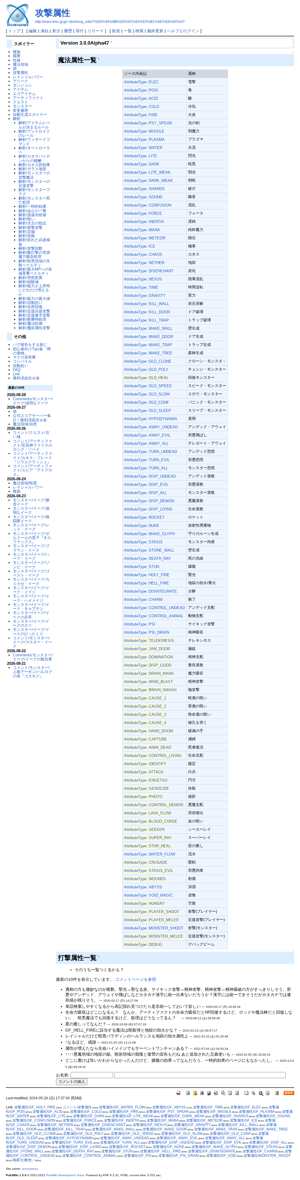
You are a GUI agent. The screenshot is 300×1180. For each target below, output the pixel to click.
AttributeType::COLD (141, 106)
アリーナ (20, 81)
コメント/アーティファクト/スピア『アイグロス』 (32, 470)
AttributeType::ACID (141, 98)
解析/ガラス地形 (32, 169)
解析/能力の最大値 (34, 298)
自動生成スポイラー (30, 114)
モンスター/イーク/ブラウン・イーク (31, 548)
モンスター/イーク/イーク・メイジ (31, 590)
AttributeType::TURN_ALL (146, 468)
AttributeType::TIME (141, 287)
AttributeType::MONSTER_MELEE (153, 936)
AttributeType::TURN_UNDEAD (150, 451)
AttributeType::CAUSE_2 (145, 706)
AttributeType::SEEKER (144, 829)
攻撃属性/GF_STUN (117, 1151)
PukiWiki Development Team (65, 1175)
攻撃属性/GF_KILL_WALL (238, 1125)
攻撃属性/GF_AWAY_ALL (225, 1138)
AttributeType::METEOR (144, 238)
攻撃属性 (52, 13)
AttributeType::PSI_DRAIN (146, 632)
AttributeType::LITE (140, 156)
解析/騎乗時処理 (32, 319)
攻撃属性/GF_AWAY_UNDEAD (124, 1138)
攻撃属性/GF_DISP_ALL (268, 1142)
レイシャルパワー (28, 77)
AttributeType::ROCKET (144, 517)
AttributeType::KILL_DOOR (147, 312)
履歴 (68, 30)
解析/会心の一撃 (32, 211)
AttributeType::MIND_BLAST (148, 681)
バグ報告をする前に (30, 344)
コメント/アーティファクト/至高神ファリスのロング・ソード (32, 445)
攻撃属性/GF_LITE (51, 1116)
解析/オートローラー (34, 150)
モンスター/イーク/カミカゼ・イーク (31, 581)
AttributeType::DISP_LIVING (148, 509)
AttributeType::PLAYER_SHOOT (151, 911)
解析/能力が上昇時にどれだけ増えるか (34, 290)
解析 (17, 118)
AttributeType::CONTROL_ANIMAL (153, 616)
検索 (139, 30)
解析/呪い (26, 219)
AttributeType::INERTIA (144, 221)
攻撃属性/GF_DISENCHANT (103, 1125)
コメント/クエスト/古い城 (31, 434)
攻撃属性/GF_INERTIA (121, 1120)
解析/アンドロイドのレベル (34, 133)
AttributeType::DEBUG (143, 944)
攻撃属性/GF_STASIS (261, 1147)
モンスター (22, 106)
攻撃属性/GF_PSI (137, 1155)
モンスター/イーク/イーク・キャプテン (31, 606)
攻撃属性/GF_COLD (86, 1111)
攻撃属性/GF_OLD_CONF (230, 1133)
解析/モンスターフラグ (34, 191)
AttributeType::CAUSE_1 (145, 698)
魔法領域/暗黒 (25, 483)
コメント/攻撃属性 (77, 1107)
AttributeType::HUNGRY (144, 903)
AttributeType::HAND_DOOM (148, 731)
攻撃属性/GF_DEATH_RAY (73, 1151)
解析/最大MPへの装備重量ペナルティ (35, 271)
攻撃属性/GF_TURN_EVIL (72, 1142)
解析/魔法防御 (30, 323)
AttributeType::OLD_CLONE (147, 361)
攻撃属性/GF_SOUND (273, 1116)
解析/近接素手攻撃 (34, 315)
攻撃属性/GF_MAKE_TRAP (215, 1129)
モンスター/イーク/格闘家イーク (31, 519)
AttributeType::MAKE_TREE (148, 353)
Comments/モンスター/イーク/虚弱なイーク (33, 401)
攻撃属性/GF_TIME (208, 1107)
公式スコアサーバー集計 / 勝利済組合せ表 (32, 417)
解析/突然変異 (30, 277)
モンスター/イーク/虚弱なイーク (31, 510)
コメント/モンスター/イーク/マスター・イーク (32, 642)
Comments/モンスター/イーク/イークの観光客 (33, 657)
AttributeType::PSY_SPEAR (148, 123)
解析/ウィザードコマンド (34, 141)
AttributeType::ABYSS (143, 887)
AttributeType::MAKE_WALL (148, 328)
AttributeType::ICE (139, 246)
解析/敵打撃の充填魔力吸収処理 (34, 254)
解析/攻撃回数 (30, 248)
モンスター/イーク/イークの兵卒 (31, 615)
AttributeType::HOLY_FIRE (147, 575)
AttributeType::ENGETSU (145, 780)
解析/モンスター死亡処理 (34, 200)
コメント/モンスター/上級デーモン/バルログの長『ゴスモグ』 (32, 671)
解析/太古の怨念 (32, 223)
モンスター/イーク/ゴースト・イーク (31, 573)
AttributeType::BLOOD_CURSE (150, 821)
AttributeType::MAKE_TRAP (148, 345)
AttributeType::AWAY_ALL (146, 443)
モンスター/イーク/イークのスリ (31, 623)
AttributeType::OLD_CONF (146, 402)
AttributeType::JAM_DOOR (147, 649)
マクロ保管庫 (24, 357)
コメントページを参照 (135, 979)
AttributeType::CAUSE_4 (145, 723)
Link (16, 374)
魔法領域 (20, 64)
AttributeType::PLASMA (144, 139)
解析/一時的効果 (32, 206)
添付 (80, 30)
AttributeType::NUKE (141, 525)
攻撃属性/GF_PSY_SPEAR (167, 1111)
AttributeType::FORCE (143, 213)
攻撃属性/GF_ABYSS (169, 1107)
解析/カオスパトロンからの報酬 (34, 158)
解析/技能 (26, 236)
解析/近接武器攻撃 (34, 311)
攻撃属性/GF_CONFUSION (34, 1120)
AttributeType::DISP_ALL (145, 493)
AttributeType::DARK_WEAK (148, 180)
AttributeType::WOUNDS (145, 879)
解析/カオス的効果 (34, 165)
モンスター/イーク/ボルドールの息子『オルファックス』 (32, 537)
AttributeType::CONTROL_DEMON (153, 805)
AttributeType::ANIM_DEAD (147, 747)
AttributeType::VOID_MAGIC (148, 895)
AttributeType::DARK (141, 164)
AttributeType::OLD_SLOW (147, 394)
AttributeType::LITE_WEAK (147, 172)
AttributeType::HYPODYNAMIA (150, 419)
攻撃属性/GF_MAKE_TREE (266, 1129)
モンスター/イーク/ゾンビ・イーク (31, 564)
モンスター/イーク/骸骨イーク (31, 502)
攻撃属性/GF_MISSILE (213, 1111)
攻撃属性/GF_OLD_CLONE (34, 1133)
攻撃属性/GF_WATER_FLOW (122, 1107)
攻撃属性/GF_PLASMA (257, 1111)
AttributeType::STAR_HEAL (147, 846)
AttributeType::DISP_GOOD (147, 665)
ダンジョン (22, 85)
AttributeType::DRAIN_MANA (149, 673)
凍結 (44, 30)
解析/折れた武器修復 (34, 242)
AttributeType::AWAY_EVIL (147, 435)
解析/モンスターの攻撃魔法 (34, 175)
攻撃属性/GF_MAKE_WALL (113, 1129)
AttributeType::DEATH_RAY (147, 558)
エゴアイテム (24, 94)
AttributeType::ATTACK (143, 772)
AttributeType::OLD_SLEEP (147, 410)
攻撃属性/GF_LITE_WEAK (132, 1116)
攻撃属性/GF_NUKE (168, 1147)
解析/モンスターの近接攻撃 (34, 183)
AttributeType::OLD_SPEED (148, 386)
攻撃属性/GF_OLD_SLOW (181, 1133)
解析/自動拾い (30, 302)
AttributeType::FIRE (141, 115)
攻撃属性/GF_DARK (89, 1116)
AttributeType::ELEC (141, 82)
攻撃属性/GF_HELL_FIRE (160, 1151)
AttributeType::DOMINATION (148, 657)
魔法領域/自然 (25, 424)
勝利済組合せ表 (26, 378)
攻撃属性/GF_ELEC (245, 1107)
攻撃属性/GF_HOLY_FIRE (34, 1107)
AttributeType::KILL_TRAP (146, 320)
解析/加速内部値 (32, 215)
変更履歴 (20, 110)
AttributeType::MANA (142, 230)
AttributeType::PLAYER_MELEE (151, 920)
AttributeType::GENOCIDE (146, 788)
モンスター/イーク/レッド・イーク (31, 527)
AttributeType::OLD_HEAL (146, 378)
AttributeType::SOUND (143, 197)
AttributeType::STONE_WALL (149, 550)
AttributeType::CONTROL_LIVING (153, 755)
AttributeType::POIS (141, 90)
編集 (33, 30)
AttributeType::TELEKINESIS (149, 640)
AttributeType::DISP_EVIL (146, 484)
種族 (17, 52)
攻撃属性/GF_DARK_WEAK (182, 1116)
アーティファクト (28, 98)
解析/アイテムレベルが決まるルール (34, 125)
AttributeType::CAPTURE (145, 739)
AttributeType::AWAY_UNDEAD (151, 427)
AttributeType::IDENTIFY (145, 764)
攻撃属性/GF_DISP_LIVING (80, 1147)
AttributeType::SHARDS (144, 189)
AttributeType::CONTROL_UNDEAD (154, 608)
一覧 (128, 30)
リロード (95, 30)
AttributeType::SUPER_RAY (148, 838)
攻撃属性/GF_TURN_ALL (120, 1142)
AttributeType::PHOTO (143, 796)
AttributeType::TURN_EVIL (147, 460)
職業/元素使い (24, 1160)
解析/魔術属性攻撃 (34, 328)
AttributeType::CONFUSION (147, 205)
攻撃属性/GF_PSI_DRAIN (178, 1155)
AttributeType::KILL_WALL (146, 304)
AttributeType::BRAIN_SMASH (150, 690)
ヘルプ (173, 30)
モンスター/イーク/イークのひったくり (31, 631)
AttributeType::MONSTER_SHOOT (153, 928)
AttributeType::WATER (143, 148)
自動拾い (20, 366)
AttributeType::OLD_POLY (146, 369)
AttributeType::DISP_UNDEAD (150, 476)
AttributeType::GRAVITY (145, 295)
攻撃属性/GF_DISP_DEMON (28, 1147)
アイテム (20, 89)
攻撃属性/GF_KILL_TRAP (64, 1129)
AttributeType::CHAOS (143, 254)
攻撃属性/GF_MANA (163, 1120)
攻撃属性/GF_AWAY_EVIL (177, 1138)
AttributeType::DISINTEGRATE (150, 591)
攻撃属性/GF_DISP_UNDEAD (171, 1142)
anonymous (30, 1168)
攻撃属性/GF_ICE (244, 1120)
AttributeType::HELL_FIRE (146, 583)
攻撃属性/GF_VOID (221, 1155)
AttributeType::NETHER (144, 263)
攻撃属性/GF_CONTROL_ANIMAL (89, 1155)
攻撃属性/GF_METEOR (204, 1120)
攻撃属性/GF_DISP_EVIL (222, 1142)
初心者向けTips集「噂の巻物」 (32, 351)
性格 (17, 60)
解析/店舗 (26, 231)
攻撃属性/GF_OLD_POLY (83, 1133)
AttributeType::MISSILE (144, 131)
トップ (14, 30)
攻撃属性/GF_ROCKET (127, 1147)
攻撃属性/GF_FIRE (124, 1111)
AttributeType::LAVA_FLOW (147, 813)
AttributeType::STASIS (143, 542)
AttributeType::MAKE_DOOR (148, 336)
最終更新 (155, 30)
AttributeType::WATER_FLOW (149, 854)
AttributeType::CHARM (143, 599)
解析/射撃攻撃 (30, 227)
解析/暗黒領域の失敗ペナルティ (34, 263)
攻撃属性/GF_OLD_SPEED (132, 1133)
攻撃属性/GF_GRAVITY (192, 1125)
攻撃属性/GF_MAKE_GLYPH (214, 1147)
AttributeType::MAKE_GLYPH (149, 534)
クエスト (20, 102)
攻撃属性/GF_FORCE (80, 1120)
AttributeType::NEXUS (143, 279)
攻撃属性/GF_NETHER (55, 1125)
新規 (116, 30)
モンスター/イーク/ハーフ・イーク (31, 556)
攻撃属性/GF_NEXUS (150, 1125)
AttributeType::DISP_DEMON (149, 501)
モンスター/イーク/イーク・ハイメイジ (31, 598)
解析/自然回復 (30, 307)
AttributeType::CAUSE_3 (145, 714)
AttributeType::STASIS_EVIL (148, 870)
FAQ (17, 370)
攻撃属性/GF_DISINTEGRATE (211, 1151)
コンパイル (22, 361)
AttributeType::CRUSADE (145, 862)
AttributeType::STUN (141, 566)
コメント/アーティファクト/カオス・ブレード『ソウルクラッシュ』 (32, 457)
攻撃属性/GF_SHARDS (230, 1116)
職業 (17, 56)
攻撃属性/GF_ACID (48, 1111)
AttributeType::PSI (139, 624)
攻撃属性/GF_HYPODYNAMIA (69, 1138)
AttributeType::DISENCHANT (148, 271)
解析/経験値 (28, 282)
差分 (56, 30)
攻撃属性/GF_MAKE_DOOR (165, 1129)
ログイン (191, 30)
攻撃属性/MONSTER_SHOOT (267, 1155)
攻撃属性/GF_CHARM (260, 1151)
